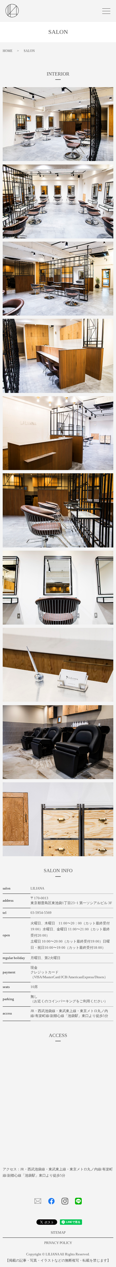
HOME (7, 51)
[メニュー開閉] (106, 11)
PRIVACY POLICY (58, 1243)
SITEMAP (58, 1233)
